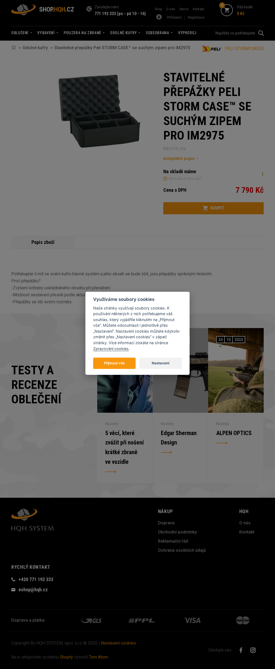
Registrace (196, 17)
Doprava (166, 522)
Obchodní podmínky (177, 532)
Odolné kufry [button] (124, 33)
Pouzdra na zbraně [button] (83, 33)
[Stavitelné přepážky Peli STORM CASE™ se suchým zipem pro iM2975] (99, 111)
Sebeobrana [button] (158, 33)
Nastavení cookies (118, 643)
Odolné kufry (35, 47)
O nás (170, 9)
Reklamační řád (173, 541)
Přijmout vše (114, 363)
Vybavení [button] (46, 33)
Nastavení (160, 363)
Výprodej (187, 33)
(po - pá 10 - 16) (131, 13)
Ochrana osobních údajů (182, 550)
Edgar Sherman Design (179, 438)
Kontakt (198, 9)
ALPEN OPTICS (234, 433)
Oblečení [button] (20, 33)
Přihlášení (174, 17)
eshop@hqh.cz (33, 589)
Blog (158, 9)
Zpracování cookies (111, 348)
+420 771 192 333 (36, 579)
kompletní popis (179, 158)
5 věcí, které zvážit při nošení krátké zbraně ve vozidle (124, 447)
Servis (184, 9)
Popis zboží (43, 242)
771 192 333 (105, 13)
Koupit (217, 208)
